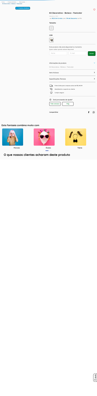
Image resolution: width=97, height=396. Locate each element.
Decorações (22, 2)
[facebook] (88, 112)
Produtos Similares (23, 8)
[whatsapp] (93, 112)
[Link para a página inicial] (3, 2)
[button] (51, 40)
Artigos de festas (12, 2)
